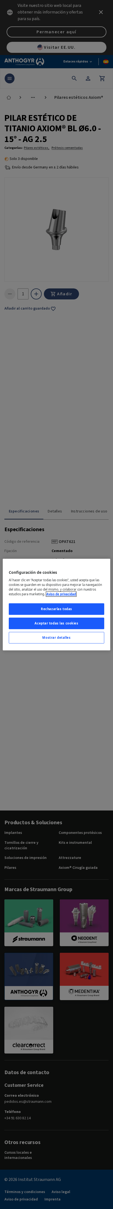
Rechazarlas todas (56, 609)
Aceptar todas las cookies (56, 623)
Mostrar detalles (56, 637)
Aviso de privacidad (61, 594)
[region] (56, 605)
